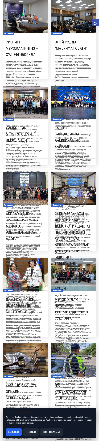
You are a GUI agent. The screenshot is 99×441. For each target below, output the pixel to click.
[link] (95, 22)
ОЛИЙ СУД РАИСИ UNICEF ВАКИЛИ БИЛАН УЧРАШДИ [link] (20, 305)
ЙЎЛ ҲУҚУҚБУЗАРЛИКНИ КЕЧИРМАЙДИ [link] (71, 391)
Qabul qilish (13, 432)
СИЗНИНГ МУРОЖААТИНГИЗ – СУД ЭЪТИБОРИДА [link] (22, 48)
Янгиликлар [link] (8, 33)
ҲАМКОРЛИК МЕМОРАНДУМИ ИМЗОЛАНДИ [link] (19, 134)
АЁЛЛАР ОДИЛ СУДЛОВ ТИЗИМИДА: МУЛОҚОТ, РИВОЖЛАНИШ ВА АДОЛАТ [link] (22, 226)
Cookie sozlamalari (51, 432)
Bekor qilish (31, 432)
